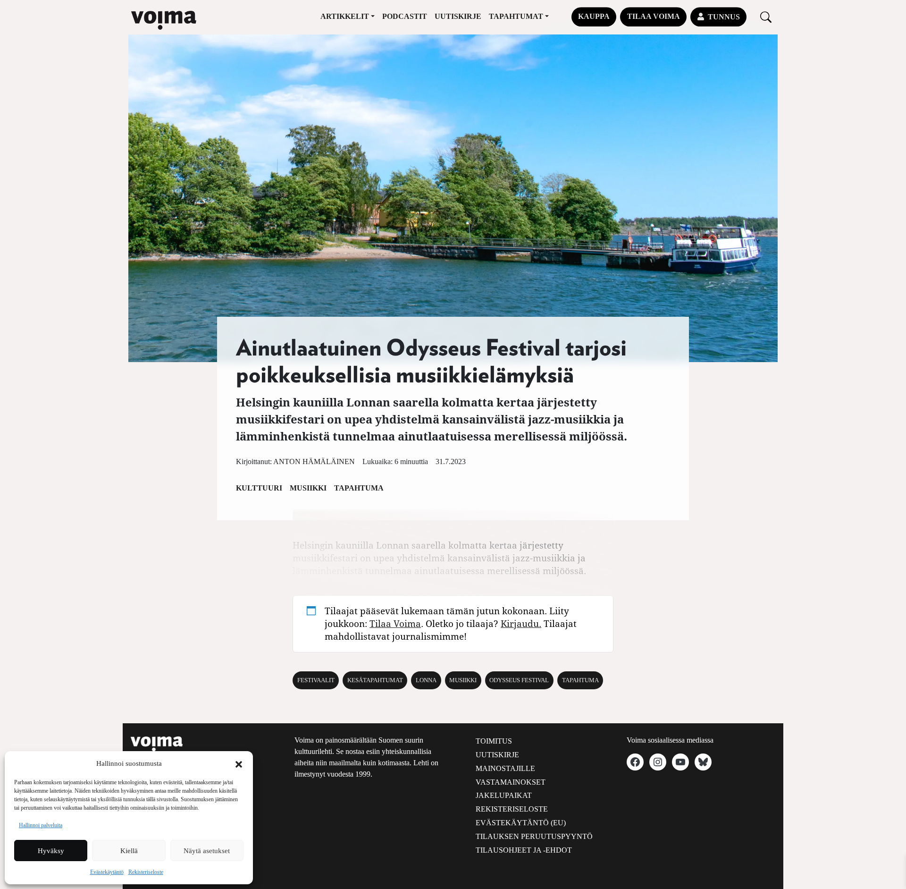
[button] (238, 763)
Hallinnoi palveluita (40, 825)
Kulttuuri (259, 488)
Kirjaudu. (521, 623)
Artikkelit (344, 16)
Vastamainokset (510, 782)
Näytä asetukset (207, 851)
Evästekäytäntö (107, 872)
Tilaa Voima (653, 16)
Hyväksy (51, 851)
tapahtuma (580, 680)
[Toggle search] (766, 17)
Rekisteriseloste (145, 872)
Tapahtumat (516, 16)
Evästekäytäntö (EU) (521, 823)
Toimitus (494, 741)
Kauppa (594, 16)
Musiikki (308, 488)
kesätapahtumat (375, 680)
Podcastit (404, 16)
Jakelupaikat (504, 795)
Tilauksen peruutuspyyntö (534, 836)
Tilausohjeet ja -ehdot (524, 850)
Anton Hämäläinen (314, 461)
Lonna (426, 680)
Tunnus (724, 17)
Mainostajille (505, 768)
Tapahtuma (359, 488)
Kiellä (129, 851)
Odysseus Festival (519, 680)
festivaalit (316, 680)
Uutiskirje (458, 16)
